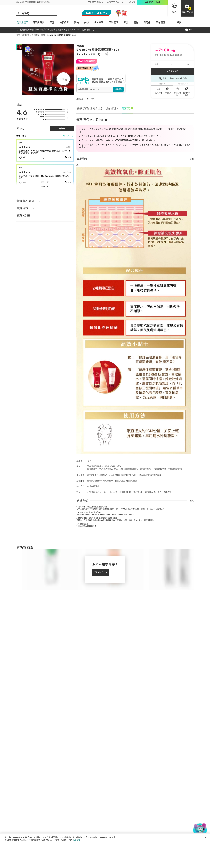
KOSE (80, 45)
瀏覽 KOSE (23, 215)
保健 (52, 22)
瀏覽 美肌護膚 (25, 201)
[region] (105, 838)
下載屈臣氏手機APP (95, 2)
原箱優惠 (160, 22)
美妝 (86, 22)
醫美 (76, 22)
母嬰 (126, 22)
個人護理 (98, 22)
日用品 (147, 22)
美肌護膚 (64, 22)
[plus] (188, 64)
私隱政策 (76, 840)
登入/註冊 (98, 572)
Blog (124, 2)
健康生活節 (22, 22)
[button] (187, 8)
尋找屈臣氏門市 (113, 2)
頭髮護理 (113, 22)
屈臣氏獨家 (38, 22)
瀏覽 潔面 (22, 208)
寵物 (136, 22)
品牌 (179, 22)
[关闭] (205, 838)
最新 (24, 135)
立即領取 (118, 89)
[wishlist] (100, 54)
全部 (18, 135)
